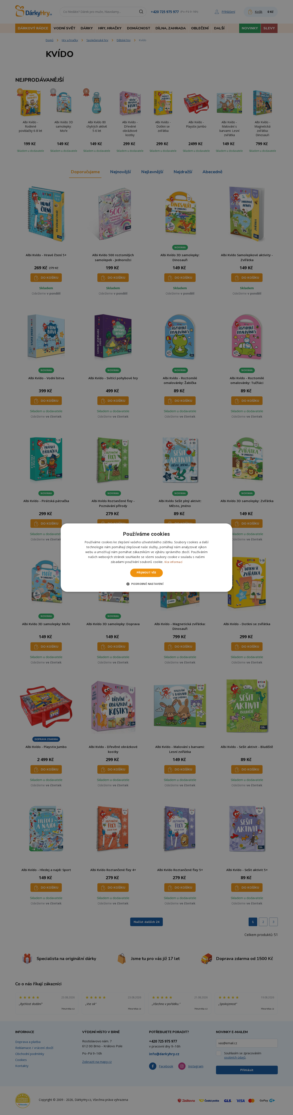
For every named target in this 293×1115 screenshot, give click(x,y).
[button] (147, 583)
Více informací (173, 562)
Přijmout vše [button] (146, 573)
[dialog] (146, 557)
